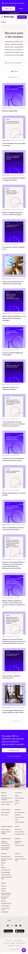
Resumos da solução (6, 559)
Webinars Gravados (6, 108)
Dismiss (21, 8)
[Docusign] (9, 17)
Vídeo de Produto (6, 209)
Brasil (9, 920)
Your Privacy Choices (7, 943)
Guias (3, 244)
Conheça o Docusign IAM (14, 756)
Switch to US (8, 8)
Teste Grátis (22, 17)
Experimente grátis (14, 750)
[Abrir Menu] (2, 17)
